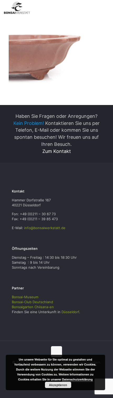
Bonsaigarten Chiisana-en (33, 307)
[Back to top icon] (56, 351)
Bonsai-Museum (25, 297)
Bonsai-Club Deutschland (32, 302)
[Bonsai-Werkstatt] (17, 7)
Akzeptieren (58, 385)
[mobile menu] (105, 7)
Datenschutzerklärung (77, 379)
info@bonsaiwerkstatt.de (44, 228)
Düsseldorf (70, 312)
